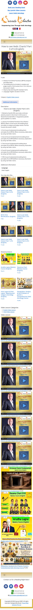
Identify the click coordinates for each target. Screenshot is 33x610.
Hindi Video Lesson (8, 312)
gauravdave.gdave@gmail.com (18, 37)
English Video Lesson (13, 97)
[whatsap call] (12, 35)
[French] (18, 28)
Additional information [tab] (10, 102)
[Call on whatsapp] (12, 593)
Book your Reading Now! (16, 7)
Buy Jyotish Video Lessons (16, 10)
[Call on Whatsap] (13, 591)
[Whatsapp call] (13, 33)
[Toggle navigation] (4, 41)
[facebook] (10, 3)
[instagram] (20, 3)
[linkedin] (11, 586)
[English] (14, 28)
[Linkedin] (15, 3)
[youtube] (21, 586)
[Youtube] (25, 3)
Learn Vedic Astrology (16, 13)
